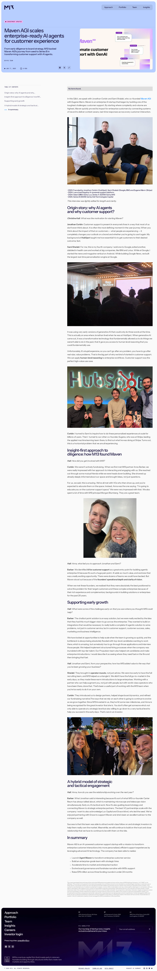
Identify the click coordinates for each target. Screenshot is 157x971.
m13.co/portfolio (115, 896)
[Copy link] (69, 67)
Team (134, 7)
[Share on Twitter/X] (64, 67)
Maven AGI (146, 98)
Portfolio (122, 7)
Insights (146, 7)
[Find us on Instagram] (12, 946)
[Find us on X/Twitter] (9, 946)
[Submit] (149, 929)
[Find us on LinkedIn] (5, 946)
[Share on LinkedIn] (60, 67)
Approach (108, 7)
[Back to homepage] (9, 7)
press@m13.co (23, 940)
